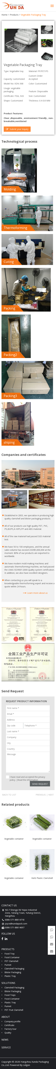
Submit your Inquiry (18, 129)
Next (51, 794)
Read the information (27, 779)
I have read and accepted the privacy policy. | (27, 776)
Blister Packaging (12, 972)
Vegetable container (14, 838)
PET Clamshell (11, 961)
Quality (7, 1032)
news (4, 1039)
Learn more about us (37, 592)
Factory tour (10, 1028)
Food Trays (10, 995)
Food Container (12, 957)
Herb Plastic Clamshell (42, 878)
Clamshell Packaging (14, 968)
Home (4, 14)
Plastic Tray (10, 976)
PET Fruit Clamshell (13, 1010)
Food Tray (9, 953)
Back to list (9, 794)
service (6, 1047)
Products (14, 14)
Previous (41, 794)
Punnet (7, 964)
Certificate (9, 1025)
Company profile (12, 1021)
